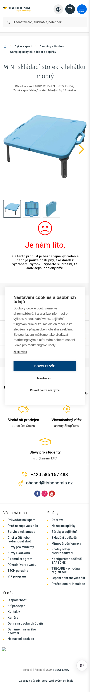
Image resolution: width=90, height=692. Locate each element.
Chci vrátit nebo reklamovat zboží (20, 539)
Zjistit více (19, 351)
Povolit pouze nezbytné (44, 390)
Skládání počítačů (64, 537)
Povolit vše (43, 366)
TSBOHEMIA (61, 669)
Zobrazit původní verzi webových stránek (46, 680)
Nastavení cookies (21, 639)
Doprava (58, 520)
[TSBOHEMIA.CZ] (17, 9)
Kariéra (13, 617)
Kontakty (14, 611)
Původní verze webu (22, 565)
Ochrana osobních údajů (25, 623)
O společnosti (17, 600)
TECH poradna (18, 570)
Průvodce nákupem (21, 520)
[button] (12, 209)
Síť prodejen (16, 606)
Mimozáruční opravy (66, 543)
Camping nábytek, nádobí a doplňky (33, 51)
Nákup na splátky (63, 526)
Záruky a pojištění (64, 531)
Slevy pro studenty (21, 547)
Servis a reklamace (21, 531)
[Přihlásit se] (58, 9)
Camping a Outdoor (52, 46)
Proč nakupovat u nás (23, 526)
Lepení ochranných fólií (68, 578)
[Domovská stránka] (5, 47)
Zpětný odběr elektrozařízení (62, 551)
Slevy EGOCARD (19, 553)
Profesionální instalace (68, 584)
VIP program (17, 576)
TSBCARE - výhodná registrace (66, 570)
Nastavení (43, 378)
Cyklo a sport (23, 46)
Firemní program (20, 559)
